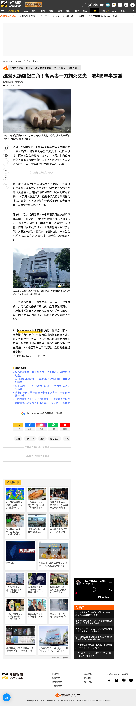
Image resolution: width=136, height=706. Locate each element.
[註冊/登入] (132, 5)
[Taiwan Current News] (108, 5)
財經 (85, 10)
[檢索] (126, 5)
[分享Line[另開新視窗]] (6, 156)
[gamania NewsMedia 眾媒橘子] (68, 695)
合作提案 (88, 682)
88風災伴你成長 (29, 15)
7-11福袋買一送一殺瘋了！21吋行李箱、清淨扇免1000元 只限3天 (58, 590)
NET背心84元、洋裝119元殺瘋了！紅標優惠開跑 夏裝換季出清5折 (37, 530)
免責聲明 (56, 678)
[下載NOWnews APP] (120, 5)
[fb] (84, 5)
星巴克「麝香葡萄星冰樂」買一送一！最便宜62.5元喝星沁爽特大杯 (14, 616)
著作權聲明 (57, 686)
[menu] (2, 10)
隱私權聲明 (57, 682)
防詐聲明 (56, 674)
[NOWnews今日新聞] (11, 4)
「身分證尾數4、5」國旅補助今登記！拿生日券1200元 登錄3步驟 (14, 590)
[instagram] (90, 5)
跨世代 (45, 15)
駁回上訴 (54, 438)
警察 (67, 438)
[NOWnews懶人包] (114, 5)
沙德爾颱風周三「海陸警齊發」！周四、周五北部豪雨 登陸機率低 (36, 590)
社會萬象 (35, 61)
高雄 (18, 438)
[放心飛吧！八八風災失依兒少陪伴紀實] (33, 4)
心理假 (82, 15)
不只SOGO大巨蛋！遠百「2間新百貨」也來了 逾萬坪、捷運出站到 (53, 649)
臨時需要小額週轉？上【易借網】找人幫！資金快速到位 (14, 532)
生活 (94, 10)
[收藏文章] (6, 186)
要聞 (43, 10)
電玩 (103, 10)
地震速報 (10, 563)
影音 (114, 10)
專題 (51, 10)
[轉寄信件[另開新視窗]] (6, 163)
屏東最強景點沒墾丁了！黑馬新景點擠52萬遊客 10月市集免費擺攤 (58, 530)
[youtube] (101, 5)
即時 (34, 10)
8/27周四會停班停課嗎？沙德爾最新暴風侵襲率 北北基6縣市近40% (14, 505)
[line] (95, 5)
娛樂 (60, 10)
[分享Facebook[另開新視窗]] (6, 148)
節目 (123, 10)
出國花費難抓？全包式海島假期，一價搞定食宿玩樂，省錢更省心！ (53, 564)
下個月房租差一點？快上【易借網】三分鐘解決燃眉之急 (59, 505)
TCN (57, 15)
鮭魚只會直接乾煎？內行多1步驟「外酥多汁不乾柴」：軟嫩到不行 (36, 505)
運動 (68, 10)
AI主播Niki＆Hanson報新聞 (104, 15)
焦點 (26, 10)
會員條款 (88, 674)
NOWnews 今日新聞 (12, 61)
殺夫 (42, 438)
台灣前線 (69, 15)
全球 (77, 10)
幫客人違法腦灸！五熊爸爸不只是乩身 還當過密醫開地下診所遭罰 (36, 615)
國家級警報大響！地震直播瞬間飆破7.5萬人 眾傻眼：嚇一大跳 (20, 649)
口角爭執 (30, 438)
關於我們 (88, 678)
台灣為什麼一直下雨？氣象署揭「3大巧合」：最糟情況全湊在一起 (59, 615)
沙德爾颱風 (13, 10)
